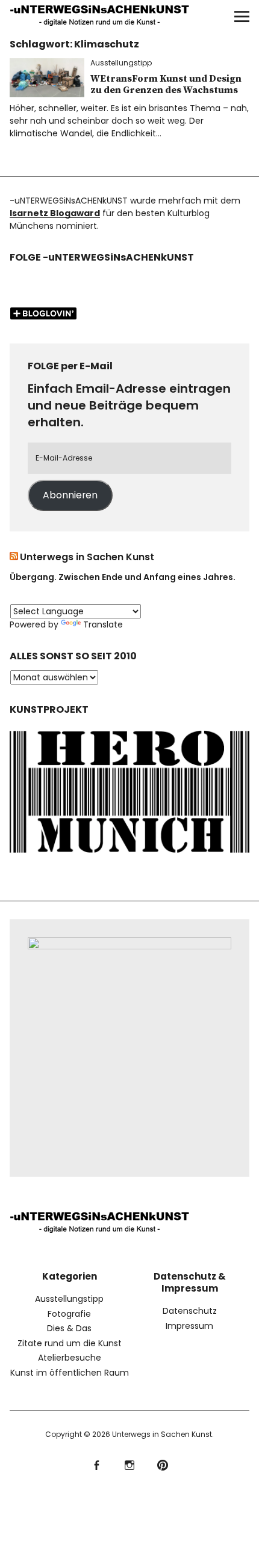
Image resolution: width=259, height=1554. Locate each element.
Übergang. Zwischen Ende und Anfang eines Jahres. (123, 577)
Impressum (189, 1326)
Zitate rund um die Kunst (69, 1343)
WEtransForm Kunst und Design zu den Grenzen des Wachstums (166, 84)
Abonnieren (70, 495)
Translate (103, 624)
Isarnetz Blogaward (55, 213)
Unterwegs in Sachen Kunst (87, 557)
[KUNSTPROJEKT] (130, 856)
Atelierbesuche (69, 1358)
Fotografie (69, 1314)
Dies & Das (69, 1328)
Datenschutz (190, 1311)
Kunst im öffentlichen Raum (69, 1373)
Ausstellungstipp (121, 63)
